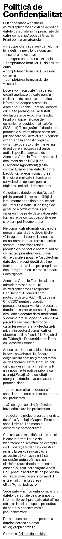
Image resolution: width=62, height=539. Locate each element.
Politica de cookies (32, 534)
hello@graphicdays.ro (19, 527)
